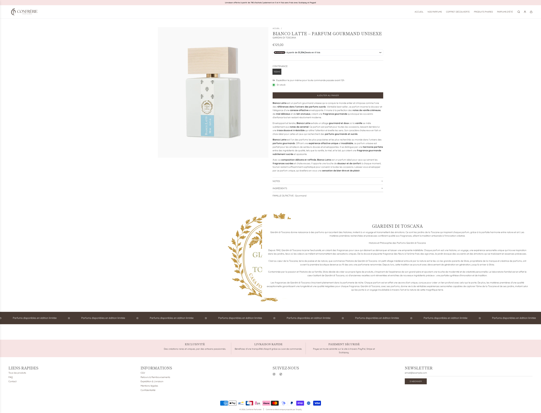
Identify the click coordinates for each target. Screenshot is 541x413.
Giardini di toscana (284, 37)
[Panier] (531, 12)
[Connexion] (525, 12)
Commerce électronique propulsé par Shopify (284, 409)
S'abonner (416, 381)
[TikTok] (281, 374)
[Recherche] (519, 12)
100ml (277, 71)
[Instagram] (274, 374)
